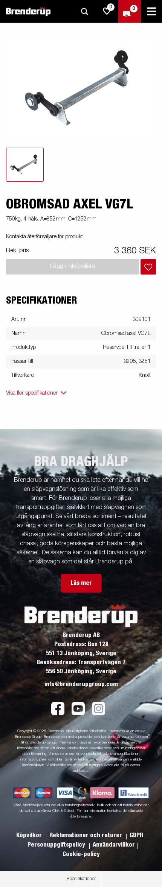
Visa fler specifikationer (32, 393)
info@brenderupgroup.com (81, 684)
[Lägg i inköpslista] (148, 267)
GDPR (136, 835)
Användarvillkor (114, 845)
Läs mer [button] (81, 583)
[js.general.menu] (151, 11)
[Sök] (84, 11)
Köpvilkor (29, 835)
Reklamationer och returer (86, 835)
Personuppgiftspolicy (57, 845)
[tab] (25, 165)
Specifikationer (81, 879)
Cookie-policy (81, 854)
